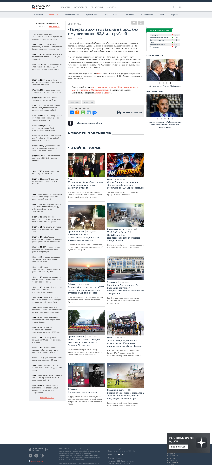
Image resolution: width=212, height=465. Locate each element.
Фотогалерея (80, 7)
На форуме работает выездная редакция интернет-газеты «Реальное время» (125, 240)
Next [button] (181, 70)
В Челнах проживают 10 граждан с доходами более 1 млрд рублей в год (46, 259)
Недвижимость (91, 14)
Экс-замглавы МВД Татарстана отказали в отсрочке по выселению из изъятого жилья (47, 36)
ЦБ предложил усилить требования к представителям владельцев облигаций (47, 196)
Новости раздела (47, 398)
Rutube (97, 92)
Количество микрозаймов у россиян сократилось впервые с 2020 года (46, 329)
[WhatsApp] (83, 112)
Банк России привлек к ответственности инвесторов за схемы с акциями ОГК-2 (47, 117)
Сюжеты (111, 7)
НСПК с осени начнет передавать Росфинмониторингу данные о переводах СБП (46, 249)
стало (99, 73)
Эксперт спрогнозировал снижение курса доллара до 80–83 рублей (46, 269)
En (180, 7)
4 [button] (170, 83)
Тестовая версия (115, 458)
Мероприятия (147, 14)
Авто (105, 14)
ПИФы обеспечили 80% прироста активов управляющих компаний (47, 56)
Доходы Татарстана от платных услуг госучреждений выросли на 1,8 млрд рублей (46, 107)
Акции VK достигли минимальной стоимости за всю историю (45, 181)
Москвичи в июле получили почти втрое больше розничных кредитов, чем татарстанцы (45, 389)
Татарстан (88, 102)
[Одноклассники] (141, 23)
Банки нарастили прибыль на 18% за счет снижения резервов (46, 339)
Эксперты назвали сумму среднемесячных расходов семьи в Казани (46, 319)
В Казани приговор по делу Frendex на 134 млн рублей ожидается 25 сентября (46, 137)
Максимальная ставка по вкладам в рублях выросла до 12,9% (46, 229)
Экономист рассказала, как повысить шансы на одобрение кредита (47, 367)
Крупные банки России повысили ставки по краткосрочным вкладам (47, 289)
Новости (65, 7)
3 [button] (167, 83)
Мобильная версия (116, 454)
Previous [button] (148, 70)
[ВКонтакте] (134, 23)
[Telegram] (89, 112)
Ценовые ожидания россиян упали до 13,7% (45, 172)
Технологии (130, 14)
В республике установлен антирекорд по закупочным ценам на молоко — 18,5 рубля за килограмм (86, 242)
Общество (174, 14)
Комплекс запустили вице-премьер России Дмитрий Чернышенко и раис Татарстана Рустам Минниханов (86, 189)
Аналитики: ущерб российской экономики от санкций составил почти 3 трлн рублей (46, 299)
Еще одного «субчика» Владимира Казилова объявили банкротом (125, 399)
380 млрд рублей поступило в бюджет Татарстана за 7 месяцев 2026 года (47, 82)
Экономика (53, 14)
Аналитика (38, 14)
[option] (164, 70)
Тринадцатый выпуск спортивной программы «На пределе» (125, 188)
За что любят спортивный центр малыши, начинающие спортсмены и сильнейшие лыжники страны (85, 347)
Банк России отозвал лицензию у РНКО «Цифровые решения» (46, 158)
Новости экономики (47, 24)
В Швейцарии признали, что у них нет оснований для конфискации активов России (47, 239)
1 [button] (159, 83)
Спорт (161, 14)
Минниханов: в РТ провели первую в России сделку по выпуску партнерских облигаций (47, 309)
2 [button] (163, 83)
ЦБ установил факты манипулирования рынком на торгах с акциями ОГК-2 (46, 147)
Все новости (54, 26)
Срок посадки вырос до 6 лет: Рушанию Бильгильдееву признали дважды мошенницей (47, 66)
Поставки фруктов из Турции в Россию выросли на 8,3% (46, 91)
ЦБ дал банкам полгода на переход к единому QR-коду (47, 358)
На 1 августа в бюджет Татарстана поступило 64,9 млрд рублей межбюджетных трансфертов (46, 208)
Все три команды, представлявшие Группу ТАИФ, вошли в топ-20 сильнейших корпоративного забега (125, 348)
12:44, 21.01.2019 (75, 38)
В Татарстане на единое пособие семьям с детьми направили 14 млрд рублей (46, 349)
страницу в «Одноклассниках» (94, 90)
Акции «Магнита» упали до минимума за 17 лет (44, 99)
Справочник (97, 7)
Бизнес (116, 14)
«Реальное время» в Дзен (89, 123)
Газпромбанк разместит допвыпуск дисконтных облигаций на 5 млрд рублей (46, 219)
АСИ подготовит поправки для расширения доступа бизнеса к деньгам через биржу (47, 46)
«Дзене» (107, 92)
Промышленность (71, 14)
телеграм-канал (100, 87)
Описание (171, 458)
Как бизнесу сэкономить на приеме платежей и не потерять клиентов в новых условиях (125, 294)
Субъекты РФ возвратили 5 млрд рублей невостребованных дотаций (43, 127)
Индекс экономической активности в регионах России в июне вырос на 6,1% (47, 377)
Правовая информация (172, 455)
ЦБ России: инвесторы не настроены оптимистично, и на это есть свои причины (46, 279)
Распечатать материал (132, 112)
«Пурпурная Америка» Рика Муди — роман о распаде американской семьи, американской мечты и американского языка (85, 398)
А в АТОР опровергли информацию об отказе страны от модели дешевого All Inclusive (86, 294)
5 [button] (172, 119)
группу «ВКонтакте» (119, 87)
